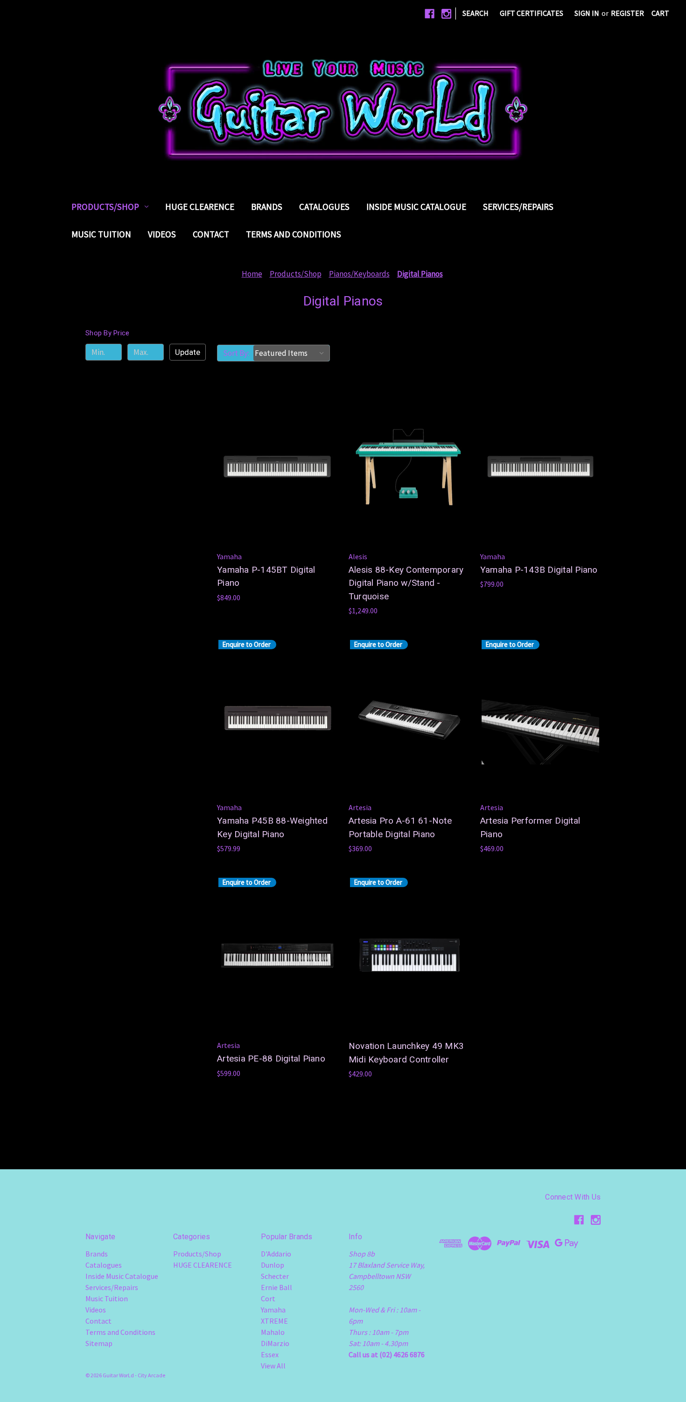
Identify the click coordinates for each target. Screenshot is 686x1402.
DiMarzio (275, 1343)
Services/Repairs (518, 206)
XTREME (274, 1321)
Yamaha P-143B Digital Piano (539, 569)
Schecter (275, 1276)
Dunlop (272, 1265)
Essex (270, 1354)
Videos (162, 234)
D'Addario (276, 1253)
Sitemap (98, 1343)
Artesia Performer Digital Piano (530, 827)
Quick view (275, 447)
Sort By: (236, 353)
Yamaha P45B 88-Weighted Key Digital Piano (272, 827)
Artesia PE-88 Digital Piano (271, 1058)
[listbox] (291, 353)
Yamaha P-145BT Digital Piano (266, 576)
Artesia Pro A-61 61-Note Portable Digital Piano (400, 827)
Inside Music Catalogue (416, 206)
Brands (266, 206)
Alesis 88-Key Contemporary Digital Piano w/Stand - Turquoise (406, 583)
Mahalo (273, 1332)
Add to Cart (277, 485)
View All (273, 1365)
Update (187, 352)
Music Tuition (101, 234)
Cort (268, 1298)
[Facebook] (429, 14)
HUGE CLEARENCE (199, 206)
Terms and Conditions (293, 234)
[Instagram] (446, 14)
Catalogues (324, 206)
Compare (274, 466)
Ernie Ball (276, 1287)
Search (475, 13)
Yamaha (273, 1309)
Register (627, 13)
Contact (211, 234)
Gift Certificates (531, 13)
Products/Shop (105, 206)
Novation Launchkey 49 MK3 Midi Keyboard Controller (406, 1053)
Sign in (586, 13)
